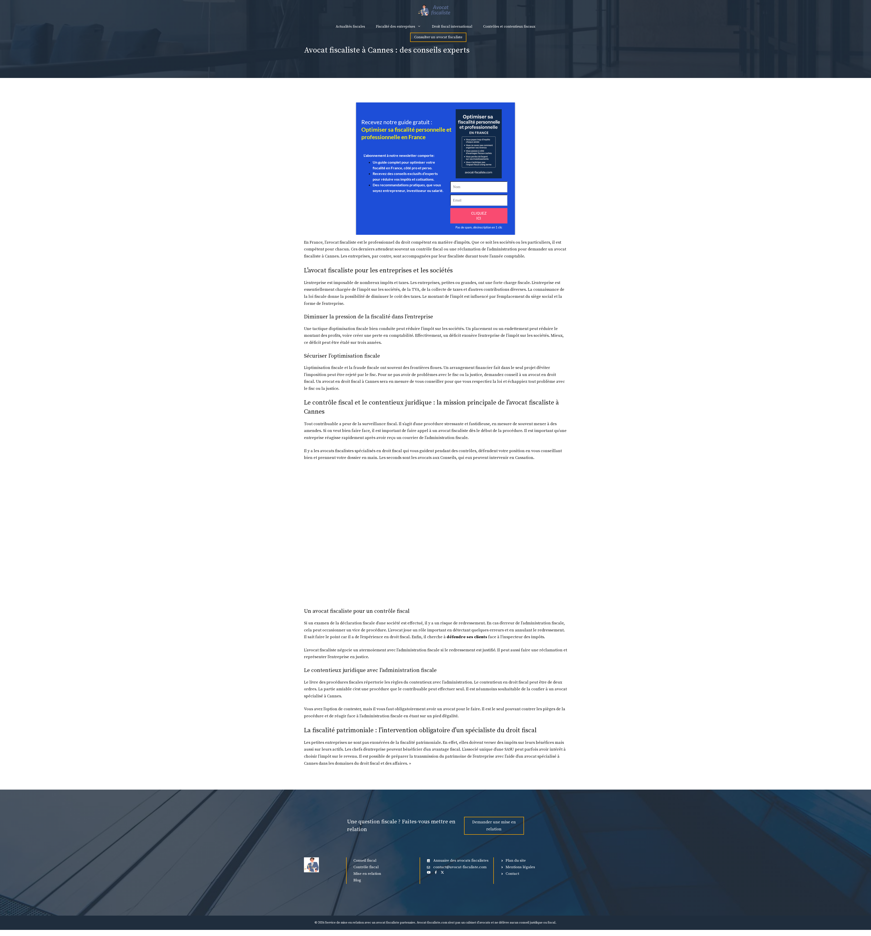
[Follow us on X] (442, 872)
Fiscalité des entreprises (395, 26)
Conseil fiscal (364, 860)
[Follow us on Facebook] (435, 872)
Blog (357, 880)
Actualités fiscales (350, 26)
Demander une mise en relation (494, 826)
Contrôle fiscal (366, 867)
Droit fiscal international (452, 26)
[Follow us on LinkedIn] (429, 872)
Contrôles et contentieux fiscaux (509, 26)
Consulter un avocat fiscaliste (438, 37)
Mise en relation (367, 873)
